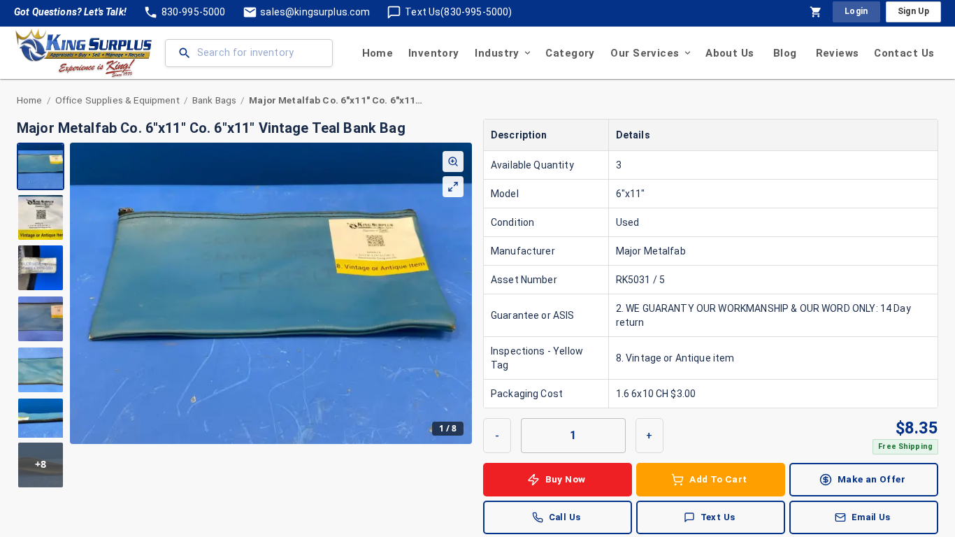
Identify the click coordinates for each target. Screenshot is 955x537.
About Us (729, 53)
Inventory (433, 53)
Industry (497, 53)
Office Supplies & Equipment (117, 100)
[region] (244, 316)
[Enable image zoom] (453, 161)
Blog (785, 53)
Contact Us (904, 53)
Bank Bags (214, 100)
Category (569, 53)
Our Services (644, 53)
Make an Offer (871, 479)
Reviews (837, 53)
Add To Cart (718, 479)
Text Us (718, 517)
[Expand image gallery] (453, 186)
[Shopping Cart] (816, 12)
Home (378, 53)
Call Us (565, 517)
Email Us (871, 517)
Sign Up (913, 11)
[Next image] (461, 293)
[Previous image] (81, 293)
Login (856, 11)
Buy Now (565, 479)
